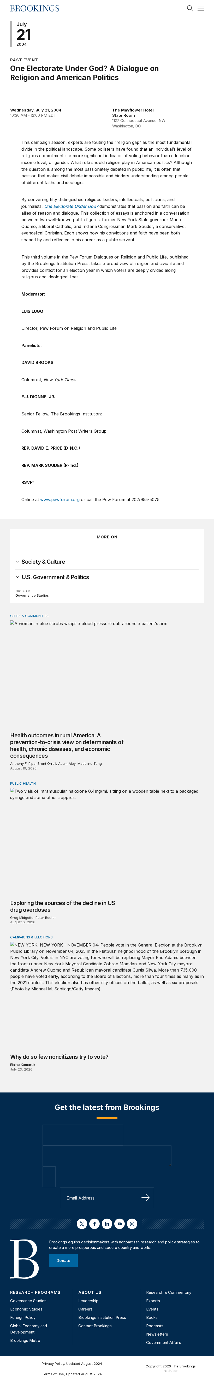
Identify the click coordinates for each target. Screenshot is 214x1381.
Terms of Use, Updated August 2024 (72, 1374)
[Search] (190, 8)
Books (152, 1317)
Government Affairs (163, 1342)
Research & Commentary (168, 1292)
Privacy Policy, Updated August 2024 (72, 1363)
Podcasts (154, 1325)
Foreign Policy (22, 1317)
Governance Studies (32, 595)
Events (152, 1309)
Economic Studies (26, 1309)
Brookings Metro (25, 1340)
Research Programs (35, 1292)
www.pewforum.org (60, 499)
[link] (43, 562)
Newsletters (157, 1334)
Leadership (88, 1300)
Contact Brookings (95, 1325)
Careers (85, 1309)
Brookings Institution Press (102, 1317)
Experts (153, 1300)
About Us (90, 1292)
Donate (63, 1260)
